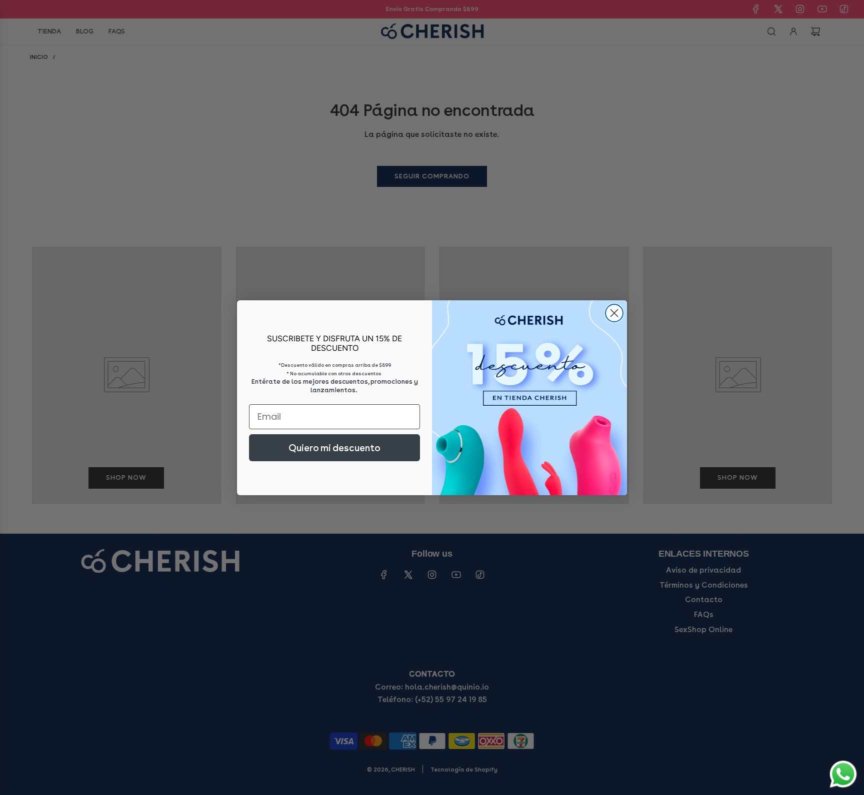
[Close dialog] (614, 313)
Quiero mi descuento (334, 448)
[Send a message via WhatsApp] (843, 774)
